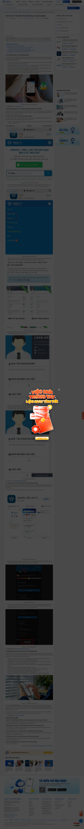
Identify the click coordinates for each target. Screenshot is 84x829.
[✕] (42, 414)
